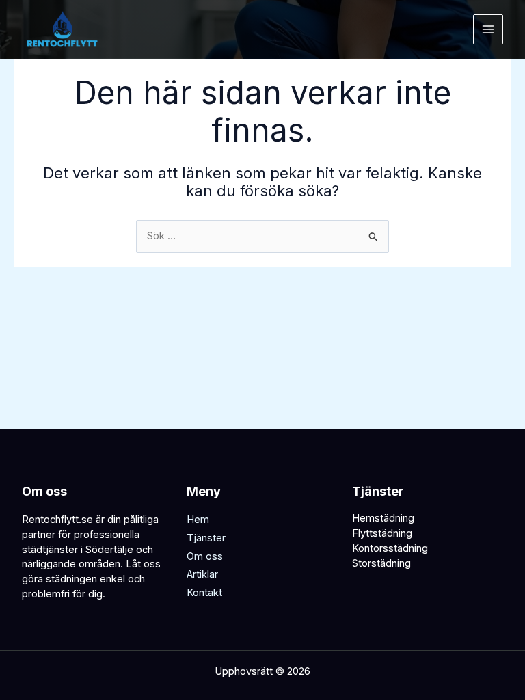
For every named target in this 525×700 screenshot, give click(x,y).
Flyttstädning (382, 533)
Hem (198, 519)
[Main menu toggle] (488, 29)
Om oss (205, 556)
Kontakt (204, 593)
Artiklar (202, 574)
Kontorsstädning (390, 548)
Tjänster (206, 538)
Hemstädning (383, 518)
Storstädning (381, 563)
